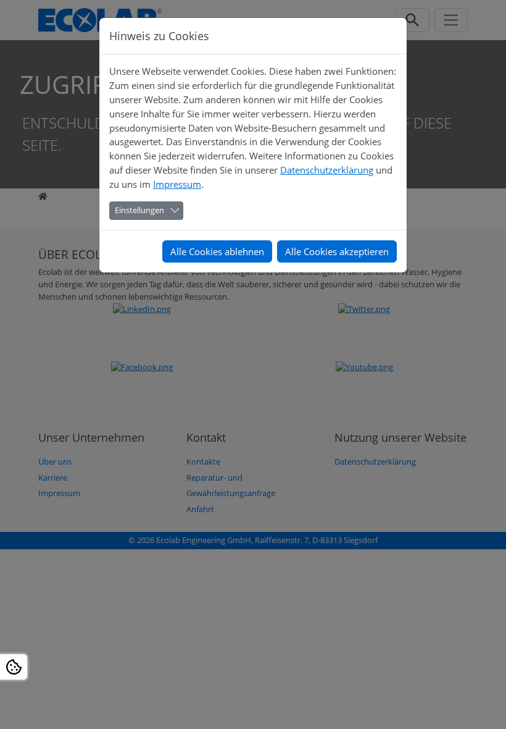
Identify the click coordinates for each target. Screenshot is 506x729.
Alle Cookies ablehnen (217, 251)
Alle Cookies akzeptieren (337, 251)
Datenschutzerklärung (326, 170)
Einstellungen (139, 210)
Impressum (177, 184)
